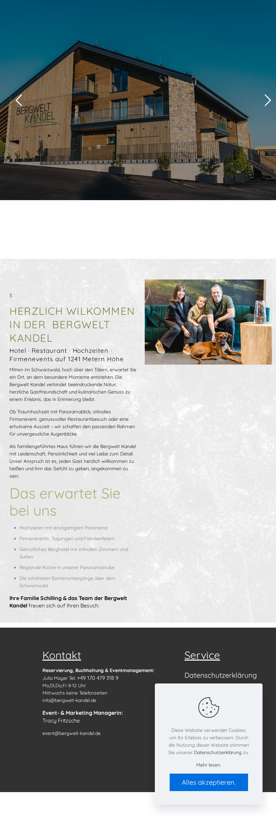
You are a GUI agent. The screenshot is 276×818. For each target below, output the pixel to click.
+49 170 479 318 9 (97, 677)
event (48, 733)
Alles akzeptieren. (209, 782)
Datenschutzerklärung (220, 675)
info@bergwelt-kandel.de (69, 700)
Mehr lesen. (208, 765)
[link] (208, 322)
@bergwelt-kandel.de (78, 733)
